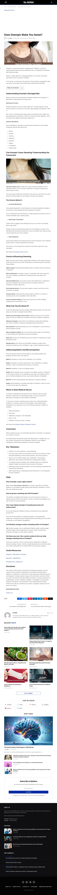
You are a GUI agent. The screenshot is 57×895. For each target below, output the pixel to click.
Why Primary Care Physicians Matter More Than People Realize (28, 844)
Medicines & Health (9, 10)
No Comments (25, 38)
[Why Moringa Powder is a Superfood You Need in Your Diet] (16, 654)
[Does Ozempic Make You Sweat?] (28, 53)
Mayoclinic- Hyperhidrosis (13, 558)
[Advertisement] (28, 21)
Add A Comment (28, 693)
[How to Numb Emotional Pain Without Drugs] (41, 676)
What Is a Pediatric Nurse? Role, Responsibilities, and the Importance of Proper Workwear (31, 770)
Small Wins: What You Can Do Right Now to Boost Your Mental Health (29, 836)
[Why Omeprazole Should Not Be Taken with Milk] (41, 654)
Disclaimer (34, 886)
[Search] (51, 2)
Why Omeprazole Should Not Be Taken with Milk (39, 663)
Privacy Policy (37, 795)
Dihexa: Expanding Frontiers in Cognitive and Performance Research (40, 641)
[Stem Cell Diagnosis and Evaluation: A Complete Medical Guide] (8, 764)
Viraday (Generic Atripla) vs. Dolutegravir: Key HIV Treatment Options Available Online (25, 866)
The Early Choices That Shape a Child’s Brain (19, 747)
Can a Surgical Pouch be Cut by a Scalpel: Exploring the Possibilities (21, 858)
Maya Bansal (9, 865)
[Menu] (6, 2)
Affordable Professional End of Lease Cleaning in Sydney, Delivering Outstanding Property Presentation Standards (32, 756)
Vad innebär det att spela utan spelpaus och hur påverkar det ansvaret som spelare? (15, 629)
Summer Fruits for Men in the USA (13, 862)
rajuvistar (8, 856)
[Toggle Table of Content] (21, 88)
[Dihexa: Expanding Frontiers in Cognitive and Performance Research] (41, 632)
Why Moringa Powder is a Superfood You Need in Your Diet (15, 663)
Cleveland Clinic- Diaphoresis (14, 561)
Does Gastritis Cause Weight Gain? (18, 606)
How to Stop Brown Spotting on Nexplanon (12, 685)
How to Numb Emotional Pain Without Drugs (39, 685)
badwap (7, 869)
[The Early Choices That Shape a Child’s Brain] (28, 730)
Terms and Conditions (45, 886)
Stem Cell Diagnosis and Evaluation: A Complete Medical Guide (28, 762)
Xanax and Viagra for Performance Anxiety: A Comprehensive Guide (21, 871)
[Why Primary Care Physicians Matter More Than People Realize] (8, 846)
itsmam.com (9, 593)
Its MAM (10, 38)
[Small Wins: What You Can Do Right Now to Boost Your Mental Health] (8, 838)
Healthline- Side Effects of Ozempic (16, 554)
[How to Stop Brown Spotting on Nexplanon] (16, 676)
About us (8, 886)
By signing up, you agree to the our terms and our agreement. (29, 795)
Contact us (26, 886)
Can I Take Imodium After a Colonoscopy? (41, 606)
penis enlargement (10, 860)
